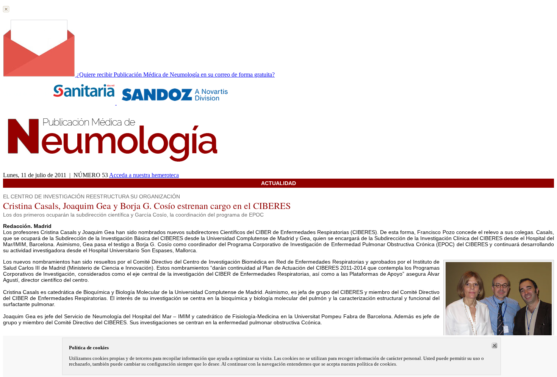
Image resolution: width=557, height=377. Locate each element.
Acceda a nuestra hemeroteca (144, 175)
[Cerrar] (494, 345)
